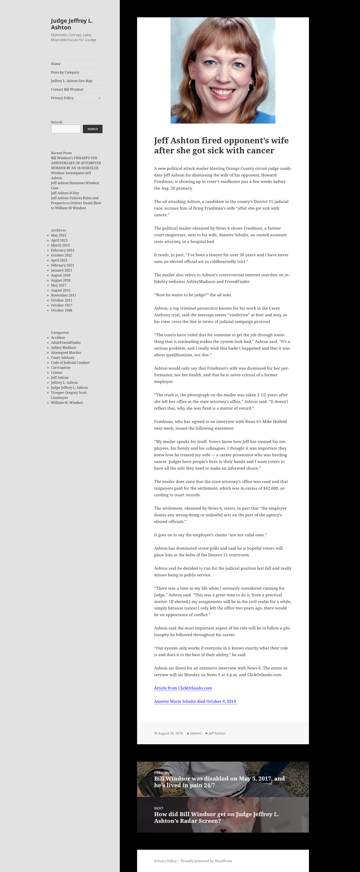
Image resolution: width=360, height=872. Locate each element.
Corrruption (60, 367)
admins (196, 733)
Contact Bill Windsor (67, 89)
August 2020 (60, 275)
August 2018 (60, 280)
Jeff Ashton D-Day (65, 193)
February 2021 (62, 265)
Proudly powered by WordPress (206, 861)
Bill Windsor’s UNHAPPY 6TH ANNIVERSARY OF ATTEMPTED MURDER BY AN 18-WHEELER (76, 163)
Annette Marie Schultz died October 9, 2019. (195, 701)
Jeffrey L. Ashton (64, 382)
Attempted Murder (66, 352)
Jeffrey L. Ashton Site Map (71, 81)
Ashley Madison (63, 347)
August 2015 (60, 290)
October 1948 (61, 310)
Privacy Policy (62, 98)
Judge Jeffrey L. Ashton (72, 24)
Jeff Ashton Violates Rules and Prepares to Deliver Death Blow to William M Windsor (76, 203)
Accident (58, 337)
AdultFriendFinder (66, 342)
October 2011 (61, 300)
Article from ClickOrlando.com (183, 688)
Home (56, 63)
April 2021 (59, 260)
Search (56, 122)
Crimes (56, 372)
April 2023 (59, 240)
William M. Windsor (67, 402)
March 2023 (60, 245)
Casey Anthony (63, 357)
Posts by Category (65, 72)
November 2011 (63, 295)
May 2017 (58, 285)
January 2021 (61, 270)
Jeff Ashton (60, 377)
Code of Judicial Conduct (70, 362)
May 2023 (58, 235)
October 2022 (61, 255)
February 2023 (62, 250)
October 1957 (61, 305)
